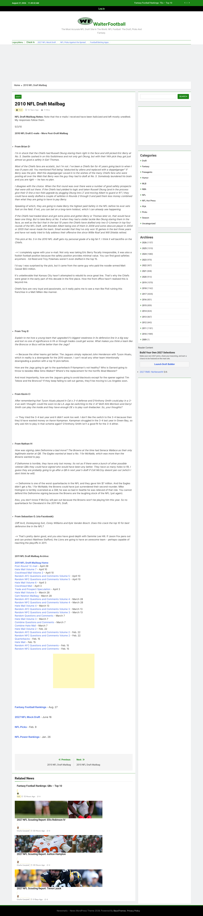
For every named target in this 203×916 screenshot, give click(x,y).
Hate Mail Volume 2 (25, 629)
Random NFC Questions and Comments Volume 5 (42, 579)
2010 (144, 334)
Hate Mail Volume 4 (26, 605)
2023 (144, 260)
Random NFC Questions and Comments (37, 648)
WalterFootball (109, 24)
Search (183, 96)
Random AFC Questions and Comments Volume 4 (42, 599)
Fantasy (145, 166)
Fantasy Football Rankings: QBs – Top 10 (39, 786)
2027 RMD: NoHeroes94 (152, 372)
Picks (144, 212)
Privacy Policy (133, 911)
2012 (144, 322)
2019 (144, 282)
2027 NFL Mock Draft (47, 42)
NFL (144, 195)
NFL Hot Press (149, 200)
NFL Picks (21, 727)
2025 (144, 248)
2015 (144, 305)
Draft (18, 97)
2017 (144, 294)
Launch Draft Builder (164, 364)
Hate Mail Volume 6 (26, 582)
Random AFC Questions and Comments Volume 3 (42, 609)
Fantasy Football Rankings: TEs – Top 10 (153, 3)
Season (145, 218)
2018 (144, 288)
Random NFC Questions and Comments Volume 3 (42, 612)
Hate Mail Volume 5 (25, 592)
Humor (145, 178)
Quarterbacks (22, 638)
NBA (144, 189)
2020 (144, 277)
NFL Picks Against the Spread (73, 42)
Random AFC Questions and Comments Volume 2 (42, 632)
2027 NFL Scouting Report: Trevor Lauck (39, 888)
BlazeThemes (120, 911)
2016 (144, 299)
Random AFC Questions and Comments (37, 645)
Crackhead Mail (23, 586)
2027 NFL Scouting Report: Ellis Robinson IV (41, 819)
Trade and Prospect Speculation (32, 589)
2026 (144, 242)
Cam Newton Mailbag (27, 595)
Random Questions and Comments (34, 615)
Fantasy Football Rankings (30, 707)
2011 (144, 328)
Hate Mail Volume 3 (26, 619)
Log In (101, 8)
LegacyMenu (17, 42)
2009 (144, 339)
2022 (144, 265)
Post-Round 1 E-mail (26, 566)
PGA (144, 206)
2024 (144, 254)
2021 (144, 271)
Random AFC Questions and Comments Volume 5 (42, 576)
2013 (144, 317)
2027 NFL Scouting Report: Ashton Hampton (41, 854)
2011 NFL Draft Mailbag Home (31, 562)
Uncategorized (148, 223)
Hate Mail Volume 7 (25, 569)
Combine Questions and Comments (34, 622)
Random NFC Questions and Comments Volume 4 (42, 602)
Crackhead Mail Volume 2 (29, 572)
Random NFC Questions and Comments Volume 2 (42, 635)
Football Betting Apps (99, 42)
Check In (30, 42)
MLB (144, 183)
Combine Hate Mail (25, 625)
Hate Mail (20, 642)
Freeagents (147, 172)
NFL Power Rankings (27, 736)
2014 (144, 311)
